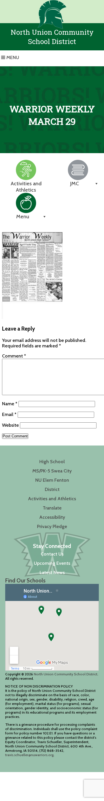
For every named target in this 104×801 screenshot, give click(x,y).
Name (9, 403)
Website (10, 425)
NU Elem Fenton (52, 480)
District (52, 489)
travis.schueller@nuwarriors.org (29, 755)
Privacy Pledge (52, 526)
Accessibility (52, 517)
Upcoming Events (52, 563)
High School (52, 461)
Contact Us (52, 554)
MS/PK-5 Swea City (52, 471)
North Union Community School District (65, 674)
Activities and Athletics (52, 498)
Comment (14, 356)
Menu (12, 57)
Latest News (52, 572)
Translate (52, 508)
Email (9, 414)
